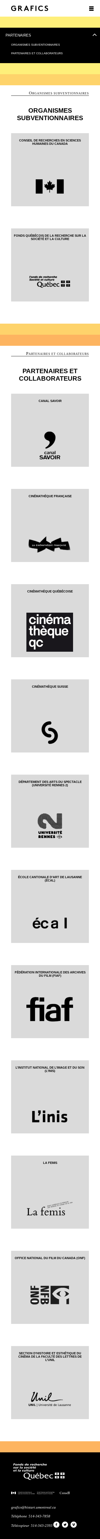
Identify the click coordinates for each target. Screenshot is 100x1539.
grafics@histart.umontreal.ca (33, 1507)
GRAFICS (29, 8)
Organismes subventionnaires (35, 44)
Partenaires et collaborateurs (37, 53)
